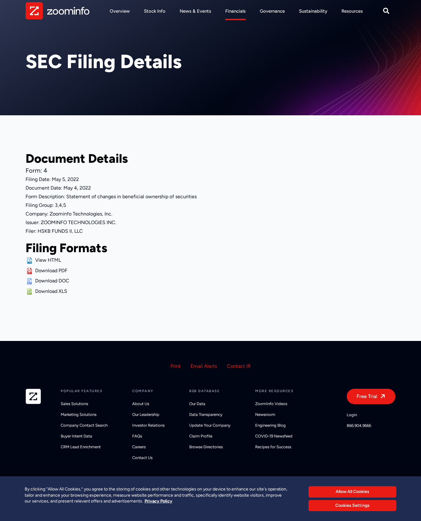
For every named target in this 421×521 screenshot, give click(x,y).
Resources (352, 11)
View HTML (48, 260)
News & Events (195, 11)
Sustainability (313, 11)
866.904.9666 (359, 425)
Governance (272, 11)
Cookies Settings (352, 505)
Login (352, 414)
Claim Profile (200, 436)
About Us (140, 403)
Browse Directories (206, 447)
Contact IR (239, 366)
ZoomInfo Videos (271, 403)
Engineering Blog (270, 425)
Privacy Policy (158, 501)
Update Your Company (210, 425)
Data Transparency (206, 414)
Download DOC (52, 281)
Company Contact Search (84, 425)
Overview (120, 11)
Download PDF (51, 270)
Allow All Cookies (352, 491)
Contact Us (142, 457)
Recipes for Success (273, 447)
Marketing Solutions (78, 414)
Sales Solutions (74, 403)
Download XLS (51, 291)
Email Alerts (203, 366)
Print (175, 366)
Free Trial (367, 396)
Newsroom (265, 414)
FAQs (137, 436)
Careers (139, 447)
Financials (235, 11)
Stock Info (155, 11)
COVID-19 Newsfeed (273, 436)
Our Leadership (145, 414)
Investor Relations (148, 425)
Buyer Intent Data (76, 436)
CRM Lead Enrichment (81, 447)
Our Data (197, 403)
